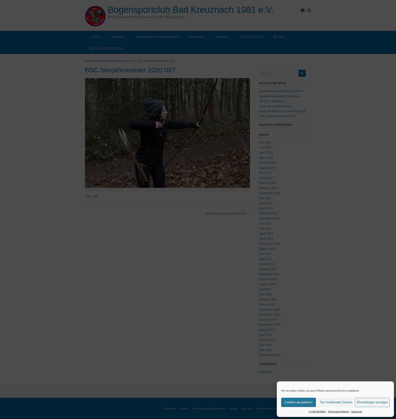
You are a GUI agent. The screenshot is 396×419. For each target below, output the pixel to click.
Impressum (356, 411)
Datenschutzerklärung (338, 411)
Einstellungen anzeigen (372, 402)
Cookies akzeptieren (298, 402)
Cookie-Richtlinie (317, 411)
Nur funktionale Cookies (336, 402)
